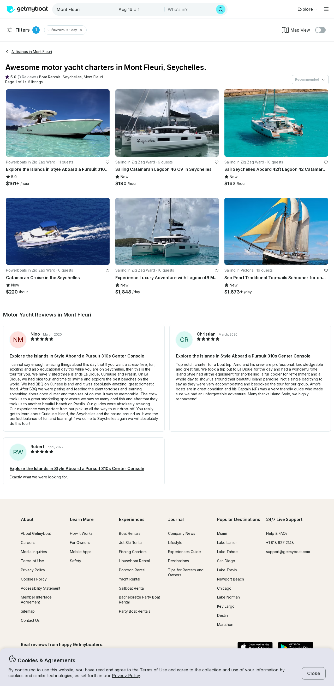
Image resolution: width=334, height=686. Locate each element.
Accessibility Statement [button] (40, 588)
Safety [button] (75, 561)
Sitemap (28, 611)
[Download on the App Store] (255, 647)
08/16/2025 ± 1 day (62, 30)
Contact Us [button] (30, 620)
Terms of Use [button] (153, 669)
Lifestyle (175, 542)
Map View (300, 30)
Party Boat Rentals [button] (134, 611)
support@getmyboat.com (288, 551)
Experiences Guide (184, 551)
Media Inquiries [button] (34, 551)
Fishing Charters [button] (133, 551)
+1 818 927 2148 (280, 542)
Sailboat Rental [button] (132, 588)
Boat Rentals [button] (129, 533)
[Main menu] (326, 9)
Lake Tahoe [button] (227, 551)
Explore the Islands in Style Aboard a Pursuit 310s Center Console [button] (77, 356)
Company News (181, 533)
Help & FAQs (277, 533)
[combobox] (84, 9)
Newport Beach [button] (230, 579)
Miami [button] (222, 533)
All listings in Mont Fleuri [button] (31, 51)
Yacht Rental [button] (129, 579)
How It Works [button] (81, 533)
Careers (28, 542)
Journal (176, 519)
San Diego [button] (226, 561)
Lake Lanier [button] (227, 542)
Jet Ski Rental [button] (130, 542)
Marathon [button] (225, 624)
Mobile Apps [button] (81, 551)
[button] (50, 77)
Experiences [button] (132, 519)
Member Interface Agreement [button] (36, 599)
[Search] (220, 9)
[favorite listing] (107, 162)
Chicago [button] (224, 588)
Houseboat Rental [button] (134, 561)
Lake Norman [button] (228, 597)
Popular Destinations (238, 519)
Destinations (178, 561)
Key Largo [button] (226, 606)
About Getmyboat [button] (36, 533)
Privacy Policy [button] (126, 675)
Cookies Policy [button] (34, 579)
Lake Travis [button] (227, 570)
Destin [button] (222, 615)
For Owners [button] (80, 542)
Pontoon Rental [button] (132, 570)
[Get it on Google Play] (295, 647)
